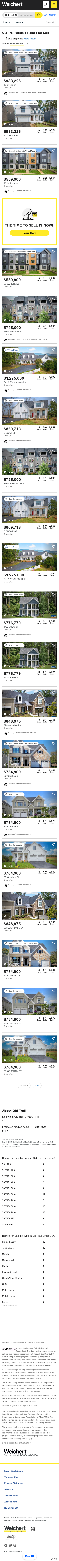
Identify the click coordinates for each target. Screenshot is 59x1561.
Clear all (50, 22)
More (18, 22)
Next (37, 1085)
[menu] (54, 4)
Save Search (50, 14)
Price (4, 22)
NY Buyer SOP (11, 1507)
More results (30, 38)
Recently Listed (17, 43)
